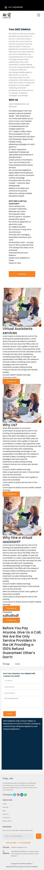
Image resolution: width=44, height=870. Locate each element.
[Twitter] (14, 794)
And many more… (10, 377)
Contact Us (11, 381)
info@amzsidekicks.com (19, 847)
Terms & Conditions (31, 867)
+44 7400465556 (24, 843)
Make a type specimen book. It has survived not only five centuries (21, 473)
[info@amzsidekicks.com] (10, 3)
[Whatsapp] (25, 794)
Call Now (22, 274)
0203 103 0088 (11, 843)
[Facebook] (7, 794)
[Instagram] (18, 794)
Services (5, 807)
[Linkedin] (21, 794)
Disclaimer (9, 867)
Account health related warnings (16, 375)
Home (5, 804)
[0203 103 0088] (6, 3)
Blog (4, 811)
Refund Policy (7, 821)
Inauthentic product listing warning (17, 367)
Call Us (17, 664)
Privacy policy (19, 867)
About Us (6, 814)
